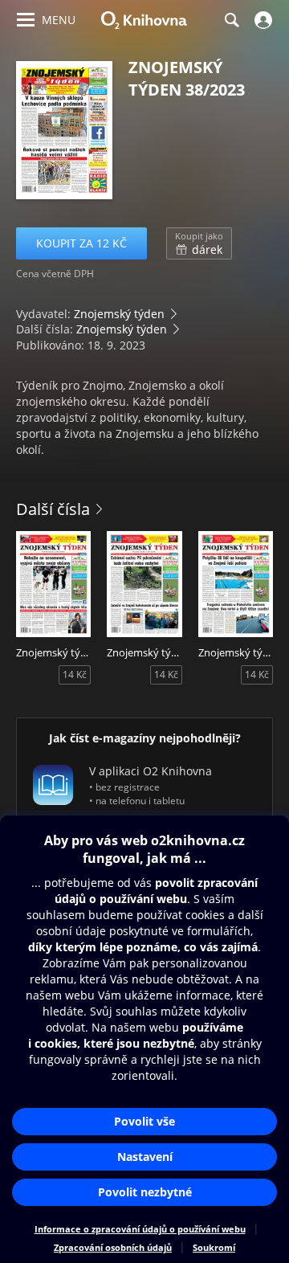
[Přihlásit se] (261, 20)
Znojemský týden (119, 313)
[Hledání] (231, 20)
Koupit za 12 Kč (81, 243)
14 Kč (75, 674)
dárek (199, 243)
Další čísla (53, 509)
